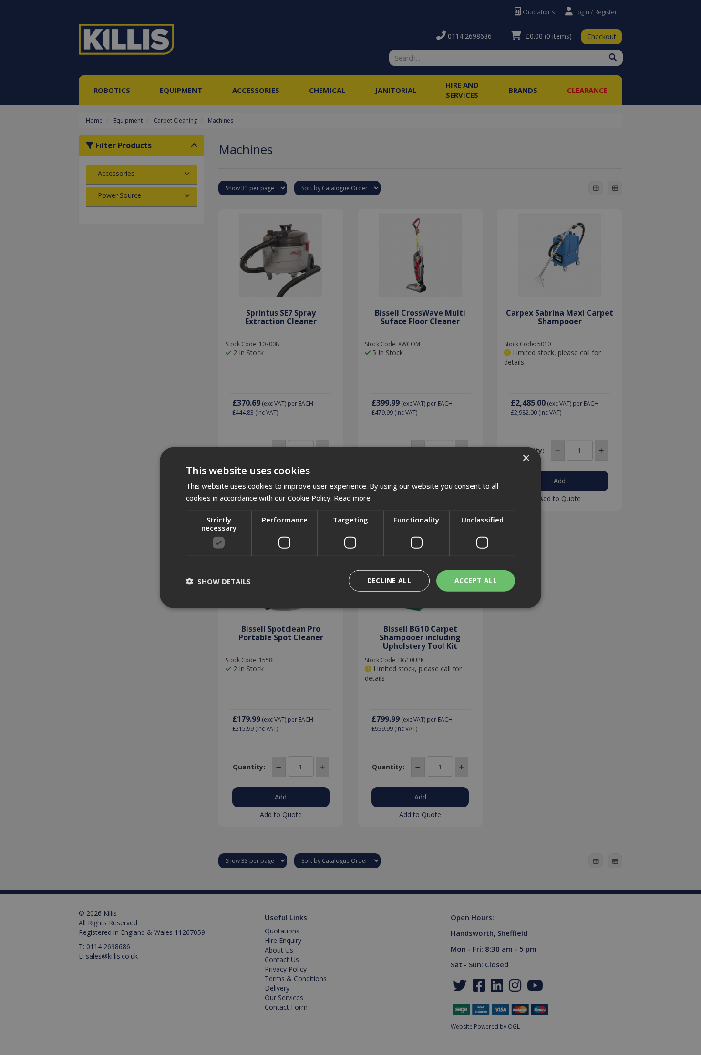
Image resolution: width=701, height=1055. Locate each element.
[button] (218, 580)
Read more (352, 497)
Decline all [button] (389, 580)
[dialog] (350, 527)
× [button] (525, 457)
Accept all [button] (475, 580)
